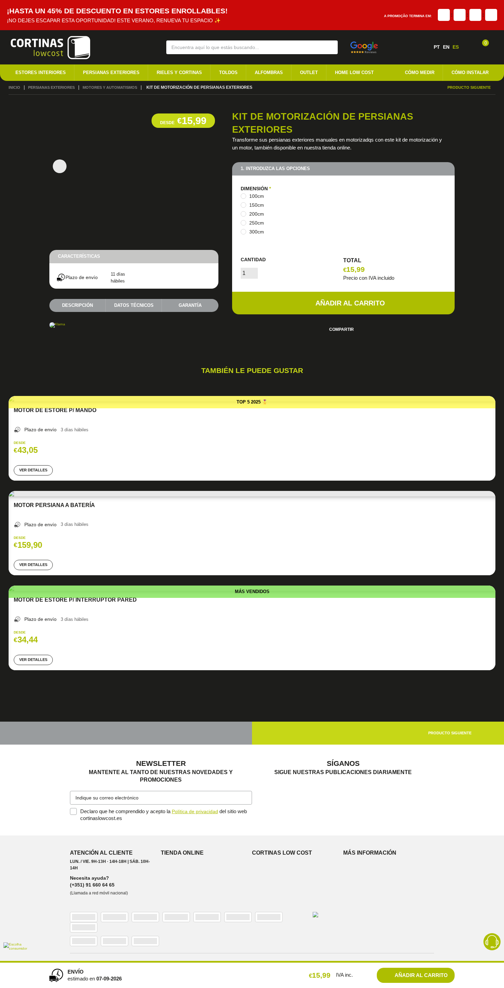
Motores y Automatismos (117, 88)
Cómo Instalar (470, 72)
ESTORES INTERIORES (40, 72)
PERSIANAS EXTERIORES (111, 72)
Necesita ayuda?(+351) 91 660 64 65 (92, 883)
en (446, 47)
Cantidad (253, 260)
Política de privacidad (195, 813)
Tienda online (182, 854)
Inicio (15, 88)
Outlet (309, 72)
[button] (328, 47)
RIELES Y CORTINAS (179, 72)
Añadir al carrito (350, 304)
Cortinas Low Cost (282, 854)
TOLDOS (228, 72)
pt (437, 47)
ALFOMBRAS (269, 72)
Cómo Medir (419, 72)
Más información (369, 854)
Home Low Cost (354, 72)
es (456, 47)
